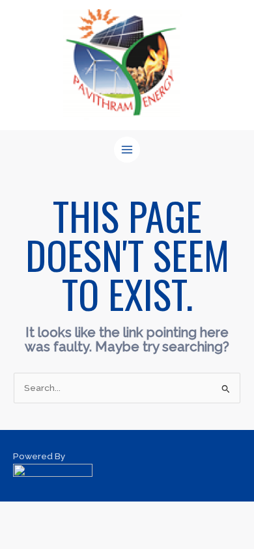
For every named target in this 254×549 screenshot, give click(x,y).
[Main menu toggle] (127, 150)
